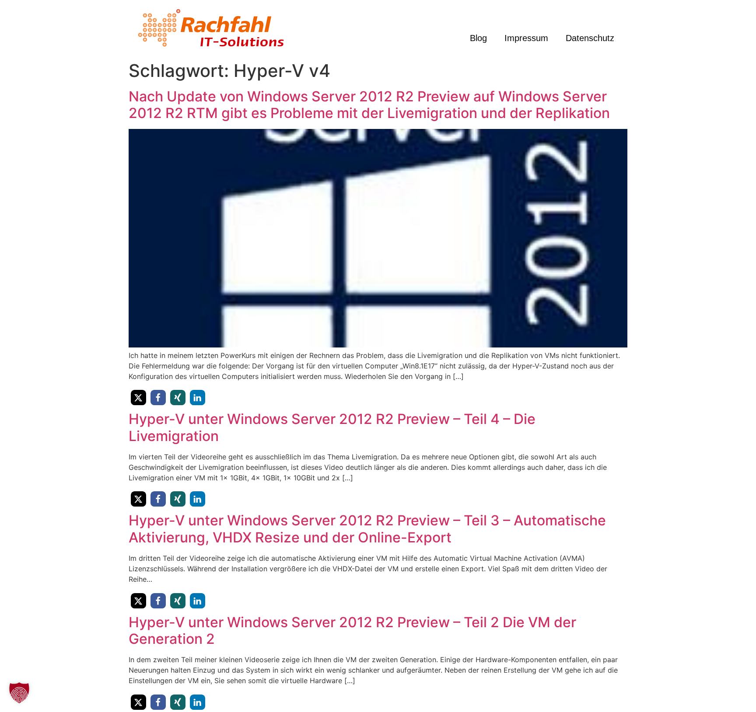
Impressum (526, 38)
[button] (138, 397)
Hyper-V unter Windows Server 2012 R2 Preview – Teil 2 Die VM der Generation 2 (352, 630)
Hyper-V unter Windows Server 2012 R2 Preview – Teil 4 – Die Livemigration (332, 427)
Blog (478, 38)
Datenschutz (590, 38)
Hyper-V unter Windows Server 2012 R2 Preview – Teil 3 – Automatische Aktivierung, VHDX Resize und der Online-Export (367, 528)
